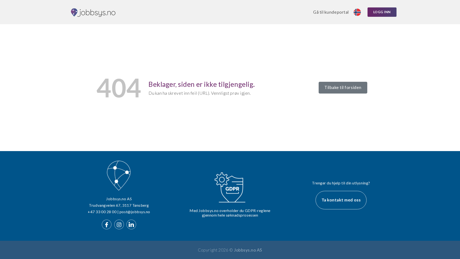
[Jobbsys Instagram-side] (120, 224)
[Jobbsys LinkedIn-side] (131, 224)
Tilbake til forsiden (343, 87)
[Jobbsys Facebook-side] (107, 224)
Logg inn (382, 12)
